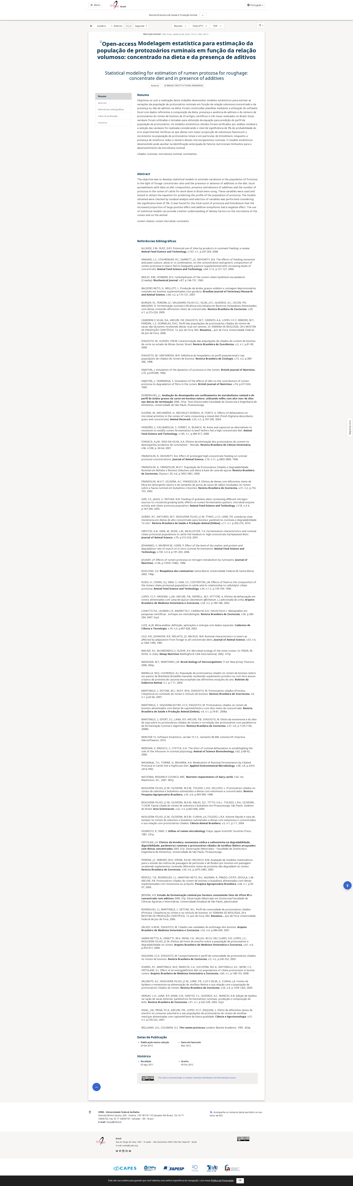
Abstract (102, 102)
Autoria (155, 85)
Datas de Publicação (108, 116)
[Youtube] (130, 1151)
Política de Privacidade (222, 1180)
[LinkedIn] (123, 1151)
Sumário (101, 25)
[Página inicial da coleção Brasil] (100, 1144)
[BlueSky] (117, 1151)
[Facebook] (126, 1151)
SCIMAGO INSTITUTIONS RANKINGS (183, 85)
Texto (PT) (197, 25)
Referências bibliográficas (111, 109)
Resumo (178, 25)
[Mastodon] (120, 1151)
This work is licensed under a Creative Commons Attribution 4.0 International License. (197, 1077)
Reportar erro (349, 427)
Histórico (102, 122)
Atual (129, 25)
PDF (215, 25)
